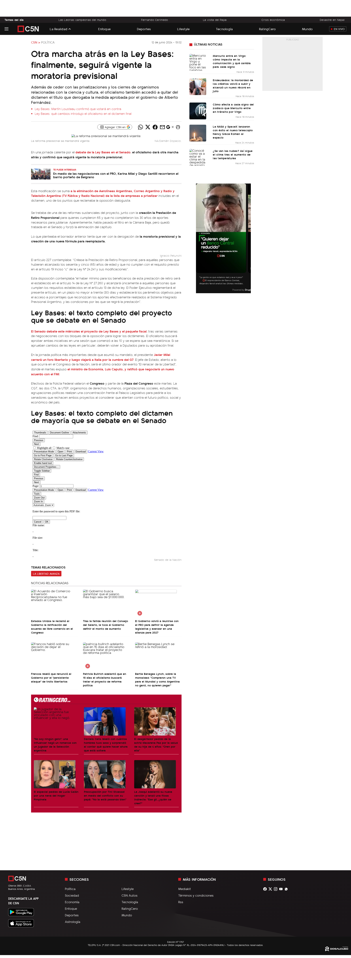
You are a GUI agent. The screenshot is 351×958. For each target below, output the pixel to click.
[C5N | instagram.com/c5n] (276, 889)
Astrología (72, 921)
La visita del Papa (215, 20)
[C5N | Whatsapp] (287, 889)
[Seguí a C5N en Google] (168, 128)
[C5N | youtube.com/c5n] (281, 889)
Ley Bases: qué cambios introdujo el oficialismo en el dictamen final (83, 113)
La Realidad (58, 28)
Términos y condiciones (196, 895)
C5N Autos (129, 895)
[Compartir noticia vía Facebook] (155, 127)
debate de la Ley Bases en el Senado (103, 152)
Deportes (144, 29)
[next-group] (248, 238)
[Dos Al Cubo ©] (336, 950)
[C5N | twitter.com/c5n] (271, 889)
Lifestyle (183, 29)
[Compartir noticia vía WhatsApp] (140, 127)
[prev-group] (198, 238)
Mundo (307, 29)
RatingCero (267, 29)
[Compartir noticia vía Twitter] (147, 127)
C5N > (35, 42)
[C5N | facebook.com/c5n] (266, 889)
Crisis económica (273, 20)
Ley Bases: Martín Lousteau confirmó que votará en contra (78, 109)
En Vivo (339, 29)
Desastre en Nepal (332, 20)
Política (48, 42)
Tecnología (224, 29)
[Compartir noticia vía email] (162, 127)
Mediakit (184, 889)
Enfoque (104, 29)
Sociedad (72, 895)
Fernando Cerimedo (154, 20)
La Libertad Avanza (46, 574)
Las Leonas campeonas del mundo (82, 20)
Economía (72, 902)
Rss (180, 902)
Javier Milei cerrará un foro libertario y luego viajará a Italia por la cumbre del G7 (100, 357)
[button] (178, 127)
